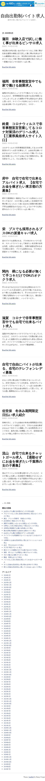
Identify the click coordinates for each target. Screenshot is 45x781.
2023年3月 (7, 662)
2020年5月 (7, 745)
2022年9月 (7, 677)
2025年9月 (7, 590)
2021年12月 (7, 699)
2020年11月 (7, 730)
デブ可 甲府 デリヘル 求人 (13, 547)
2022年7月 (7, 682)
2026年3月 (7, 575)
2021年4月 (7, 718)
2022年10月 (7, 675)
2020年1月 (7, 754)
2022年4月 (7, 689)
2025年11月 (7, 585)
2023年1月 (7, 667)
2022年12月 (7, 670)
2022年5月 (7, 687)
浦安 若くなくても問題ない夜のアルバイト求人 (20, 552)
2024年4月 (7, 631)
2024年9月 (7, 619)
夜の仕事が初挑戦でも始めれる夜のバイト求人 (20, 531)
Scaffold (31, 777)
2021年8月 (7, 708)
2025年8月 (7, 592)
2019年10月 (7, 762)
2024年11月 (7, 614)
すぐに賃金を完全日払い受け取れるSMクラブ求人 (21, 564)
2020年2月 (7, 752)
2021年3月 (7, 721)
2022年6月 (7, 684)
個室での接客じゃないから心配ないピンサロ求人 (20, 523)
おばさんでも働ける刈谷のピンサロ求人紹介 (19, 511)
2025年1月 (7, 609)
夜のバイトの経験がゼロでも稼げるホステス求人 (20, 550)
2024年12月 (7, 611)
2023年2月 (7, 665)
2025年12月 (7, 582)
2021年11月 (7, 701)
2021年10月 (7, 704)
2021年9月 (7, 706)
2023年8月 (7, 650)
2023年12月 (7, 641)
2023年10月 (7, 645)
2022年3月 (7, 691)
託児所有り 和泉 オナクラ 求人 (14, 521)
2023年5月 (7, 658)
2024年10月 (7, 616)
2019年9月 (7, 764)
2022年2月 (7, 694)
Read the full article (9, 67)
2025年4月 (7, 602)
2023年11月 (7, 643)
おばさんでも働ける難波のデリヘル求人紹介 (19, 533)
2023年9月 (7, 648)
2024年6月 (7, 626)
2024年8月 (7, 621)
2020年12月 (7, 728)
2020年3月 (7, 750)
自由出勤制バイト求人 (23, 15)
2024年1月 (7, 638)
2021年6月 (7, 713)
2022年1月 (7, 696)
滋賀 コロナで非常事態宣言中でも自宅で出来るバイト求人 (22, 322)
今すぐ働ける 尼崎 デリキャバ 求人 (16, 555)
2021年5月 (7, 716)
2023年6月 (7, 655)
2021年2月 (7, 723)
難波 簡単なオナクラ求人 (13, 557)
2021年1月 (7, 725)
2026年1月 (7, 580)
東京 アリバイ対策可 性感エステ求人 (17, 518)
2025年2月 (7, 607)
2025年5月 (7, 599)
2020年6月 (7, 742)
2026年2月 (7, 578)
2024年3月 (7, 633)
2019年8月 (7, 767)
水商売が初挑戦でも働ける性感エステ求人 (18, 528)
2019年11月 (7, 759)
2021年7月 (7, 711)
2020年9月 (7, 735)
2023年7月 (7, 653)
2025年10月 (7, 587)
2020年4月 (7, 747)
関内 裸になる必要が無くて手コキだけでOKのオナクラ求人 (22, 275)
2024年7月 (7, 624)
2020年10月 (7, 733)
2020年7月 (7, 740)
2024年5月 (7, 628)
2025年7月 (7, 595)
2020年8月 (7, 738)
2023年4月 (7, 660)
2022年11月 (7, 672)
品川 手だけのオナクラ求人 (14, 545)
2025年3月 (7, 604)
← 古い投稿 (6, 503)
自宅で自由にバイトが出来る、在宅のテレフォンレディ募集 (22, 368)
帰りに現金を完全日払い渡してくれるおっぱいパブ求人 (23, 567)
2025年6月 (7, 597)
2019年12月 (7, 757)
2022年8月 (7, 679)
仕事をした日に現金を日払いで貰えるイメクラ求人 (21, 526)
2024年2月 (7, 636)
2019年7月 (7, 769)
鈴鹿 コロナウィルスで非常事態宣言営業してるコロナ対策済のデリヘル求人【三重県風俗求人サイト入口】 (22, 132)
